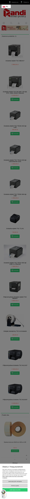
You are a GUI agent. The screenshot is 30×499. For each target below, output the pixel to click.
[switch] (3, 497)
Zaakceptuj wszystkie (15, 489)
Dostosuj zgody (15, 485)
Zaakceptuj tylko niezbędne (15, 481)
